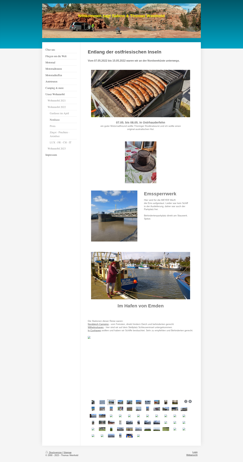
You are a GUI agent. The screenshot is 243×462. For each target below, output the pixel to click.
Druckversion (55, 452)
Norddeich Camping (98, 324)
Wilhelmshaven (96, 327)
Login (195, 452)
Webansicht (192, 455)
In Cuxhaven (94, 330)
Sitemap (67, 452)
